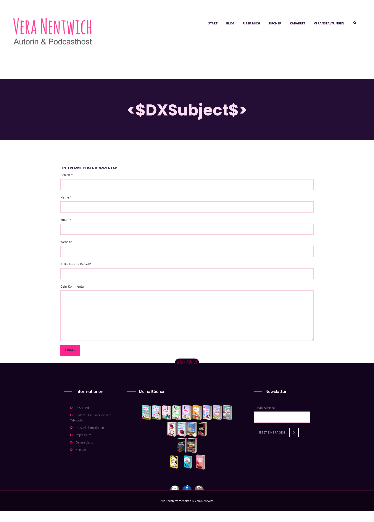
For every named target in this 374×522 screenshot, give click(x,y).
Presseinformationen (90, 428)
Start (213, 23)
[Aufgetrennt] (192, 445)
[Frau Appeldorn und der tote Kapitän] (192, 429)
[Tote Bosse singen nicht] (176, 412)
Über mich (251, 23)
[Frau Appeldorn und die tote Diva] (202, 429)
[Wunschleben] (200, 462)
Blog (230, 23)
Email (65, 220)
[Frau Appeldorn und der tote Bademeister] (182, 429)
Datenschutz (84, 442)
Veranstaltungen (329, 23)
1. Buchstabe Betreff (76, 264)
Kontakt (81, 450)
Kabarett (297, 23)
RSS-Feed (82, 408)
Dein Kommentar (72, 286)
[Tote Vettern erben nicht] (227, 412)
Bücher (275, 23)
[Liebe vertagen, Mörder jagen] (156, 412)
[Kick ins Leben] (175, 462)
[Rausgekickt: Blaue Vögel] (188, 462)
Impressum (83, 435)
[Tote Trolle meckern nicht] (187, 412)
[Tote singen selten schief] (217, 412)
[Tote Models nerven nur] (146, 412)
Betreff (66, 175)
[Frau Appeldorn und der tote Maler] (172, 429)
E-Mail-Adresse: (265, 408)
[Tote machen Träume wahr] (166, 412)
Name (66, 197)
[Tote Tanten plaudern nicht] (197, 412)
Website (66, 242)
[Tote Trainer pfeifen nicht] (207, 412)
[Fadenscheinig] (182, 445)
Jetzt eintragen (271, 432)
